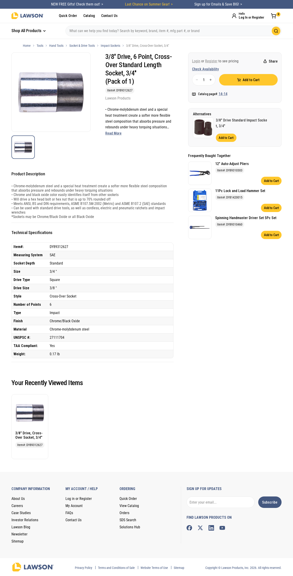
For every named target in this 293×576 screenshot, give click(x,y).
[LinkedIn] (211, 528)
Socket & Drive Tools (82, 45)
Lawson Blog (20, 527)
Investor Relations (24, 520)
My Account (74, 506)
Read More (113, 133)
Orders (124, 513)
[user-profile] (234, 16)
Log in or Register (78, 498)
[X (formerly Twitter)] (200, 528)
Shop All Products (26, 30)
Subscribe (269, 502)
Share (273, 61)
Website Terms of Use (154, 568)
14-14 (223, 94)
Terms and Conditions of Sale (116, 568)
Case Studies (21, 513)
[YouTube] (222, 528)
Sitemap (17, 541)
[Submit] (276, 31)
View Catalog (129, 506)
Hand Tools (56, 45)
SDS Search (127, 520)
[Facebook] (189, 528)
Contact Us (109, 16)
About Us (18, 498)
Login (196, 61)
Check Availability (205, 69)
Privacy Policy (83, 568)
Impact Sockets (110, 45)
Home (27, 45)
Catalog (89, 16)
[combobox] (173, 31)
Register (211, 61)
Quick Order (68, 16)
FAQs (69, 513)
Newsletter (19, 534)
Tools (40, 45)
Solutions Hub (129, 527)
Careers (17, 506)
